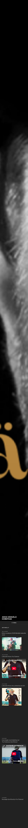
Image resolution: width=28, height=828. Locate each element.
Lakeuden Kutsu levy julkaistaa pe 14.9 (13, 686)
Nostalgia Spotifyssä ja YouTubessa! (12, 799)
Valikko (14, 622)
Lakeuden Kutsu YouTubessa (10, 656)
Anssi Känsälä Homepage (9, 618)
